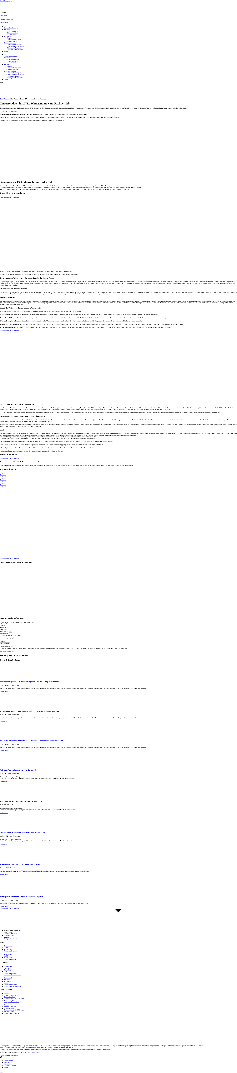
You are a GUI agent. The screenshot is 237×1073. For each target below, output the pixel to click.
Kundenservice (8, 946)
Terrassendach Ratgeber (14, 44)
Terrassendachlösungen (10, 951)
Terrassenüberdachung (50, 465)
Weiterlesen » (4, 691)
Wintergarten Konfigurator (15, 49)
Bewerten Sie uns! (9, 1000)
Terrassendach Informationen (12, 975)
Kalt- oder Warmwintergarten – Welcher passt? (18, 770)
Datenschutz (23, 1052)
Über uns (6, 993)
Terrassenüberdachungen (11, 28)
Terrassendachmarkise (10, 973)
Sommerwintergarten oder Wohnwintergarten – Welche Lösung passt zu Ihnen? (30, 682)
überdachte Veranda (91, 465)
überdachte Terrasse (78, 465)
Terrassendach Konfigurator (15, 46)
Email (2, 629)
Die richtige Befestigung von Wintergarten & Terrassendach (22, 832)
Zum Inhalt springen (6, 1)
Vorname (3, 625)
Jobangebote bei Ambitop (11, 1002)
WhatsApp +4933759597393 (6, 19)
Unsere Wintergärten (13, 31)
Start (5, 26)
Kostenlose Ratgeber (10, 43)
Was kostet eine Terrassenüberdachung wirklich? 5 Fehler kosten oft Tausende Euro (32, 741)
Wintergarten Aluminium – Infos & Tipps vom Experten (21, 897)
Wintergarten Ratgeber (14, 48)
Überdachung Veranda (117, 465)
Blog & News (8, 949)
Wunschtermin (4, 633)
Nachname (3, 627)
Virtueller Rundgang (10, 995)
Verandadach (129, 465)
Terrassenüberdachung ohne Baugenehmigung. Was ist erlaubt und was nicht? (30, 711)
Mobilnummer (4, 631)
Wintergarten (7, 968)
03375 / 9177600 (3, 15)
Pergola (9, 38)
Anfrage (2, 641)
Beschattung (7, 36)
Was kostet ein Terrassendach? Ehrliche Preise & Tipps (21, 801)
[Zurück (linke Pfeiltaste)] (0, 1072)
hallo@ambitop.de (4, 22)
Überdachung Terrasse (103, 465)
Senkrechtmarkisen (13, 41)
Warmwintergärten (12, 33)
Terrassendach (28, 465)
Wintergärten (7, 29)
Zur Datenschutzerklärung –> (8, 651)
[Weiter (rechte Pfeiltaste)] (2, 1072)
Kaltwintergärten (12, 34)
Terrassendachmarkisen (14, 39)
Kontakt (6, 51)
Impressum (31, 1052)
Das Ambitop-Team (9, 997)
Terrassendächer (8, 99)
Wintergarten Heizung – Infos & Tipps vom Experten (20, 864)
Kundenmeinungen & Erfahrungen (14, 998)
